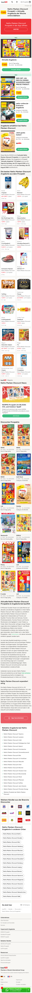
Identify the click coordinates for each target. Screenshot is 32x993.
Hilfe (2, 979)
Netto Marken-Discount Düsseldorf (13, 859)
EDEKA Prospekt (5, 932)
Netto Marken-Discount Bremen (12, 871)
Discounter (18, 909)
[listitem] (8, 188)
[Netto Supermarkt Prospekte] (27, 813)
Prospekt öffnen (16, 69)
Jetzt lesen (16, 416)
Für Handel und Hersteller (8, 923)
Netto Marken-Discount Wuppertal (13, 879)
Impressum (19, 979)
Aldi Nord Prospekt (6, 944)
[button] (16, 54)
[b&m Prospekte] (20, 806)
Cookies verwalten (21, 984)
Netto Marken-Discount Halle (11, 896)
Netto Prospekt (5, 946)
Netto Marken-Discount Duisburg (13, 863)
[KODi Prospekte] (12, 813)
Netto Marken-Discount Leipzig (12, 867)
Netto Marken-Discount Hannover (13, 875)
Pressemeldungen (5, 962)
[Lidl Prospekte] (20, 813)
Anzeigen (27, 5)
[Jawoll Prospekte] (4, 813)
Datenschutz (4, 982)
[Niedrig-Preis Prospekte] (12, 820)
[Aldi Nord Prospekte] (4, 806)
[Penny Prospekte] (20, 820)
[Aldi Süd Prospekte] (12, 806)
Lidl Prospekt (4, 948)
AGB (2, 984)
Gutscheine (15, 634)
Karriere (3, 925)
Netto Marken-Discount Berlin (12, 834)
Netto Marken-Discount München (13, 850)
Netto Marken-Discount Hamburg (13, 846)
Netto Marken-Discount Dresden (12, 838)
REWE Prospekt (5, 937)
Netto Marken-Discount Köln (11, 842)
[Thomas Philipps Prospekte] (27, 820)
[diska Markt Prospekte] (27, 806)
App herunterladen (6, 960)
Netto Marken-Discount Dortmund (13, 854)
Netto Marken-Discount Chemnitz (13, 884)
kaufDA (4, 909)
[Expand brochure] (16, 48)
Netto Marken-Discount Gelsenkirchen (14, 892)
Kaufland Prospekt (5, 934)
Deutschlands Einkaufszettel (8, 955)
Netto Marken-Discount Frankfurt (13, 888)
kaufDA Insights (5, 958)
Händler (10, 909)
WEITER (16, 29)
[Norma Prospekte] (4, 820)
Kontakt (18, 982)
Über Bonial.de (4, 920)
